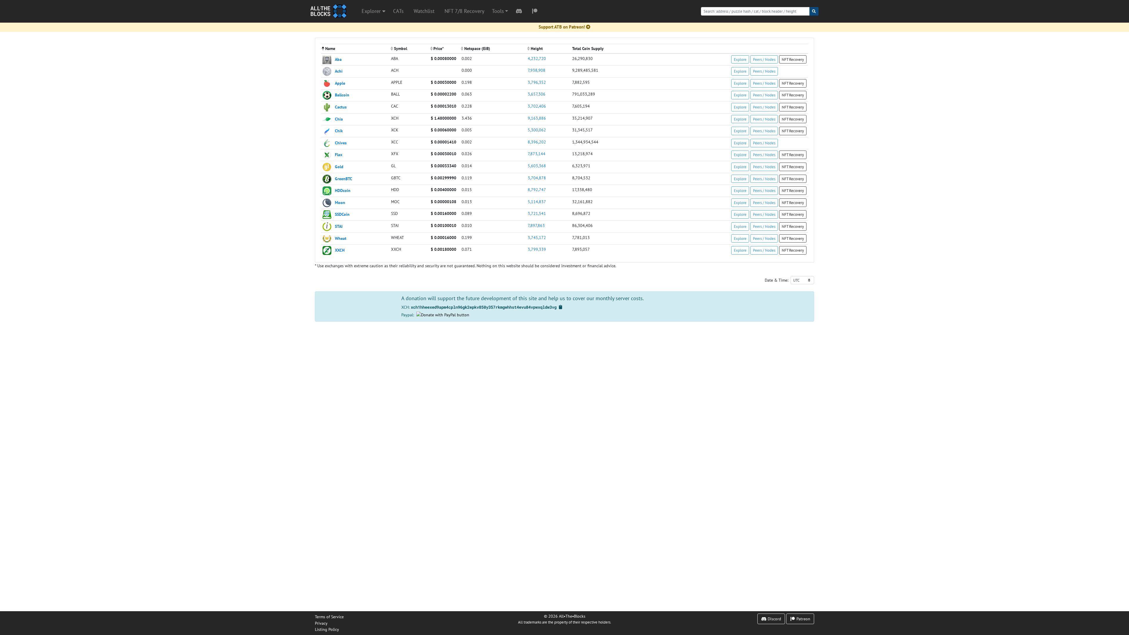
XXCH (340, 250)
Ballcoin (342, 95)
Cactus (341, 107)
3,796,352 (537, 82)
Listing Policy (327, 629)
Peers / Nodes (764, 59)
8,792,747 (537, 189)
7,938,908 (536, 70)
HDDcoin (342, 190)
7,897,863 (536, 225)
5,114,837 (537, 201)
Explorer (372, 11)
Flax (338, 154)
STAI (339, 226)
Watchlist (424, 11)
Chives (341, 142)
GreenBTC (343, 178)
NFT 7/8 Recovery (464, 11)
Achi (339, 71)
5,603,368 (537, 165)
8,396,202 (537, 142)
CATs (398, 11)
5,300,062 (537, 130)
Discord (773, 618)
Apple (340, 83)
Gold (339, 166)
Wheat (340, 238)
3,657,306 (536, 94)
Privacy (321, 623)
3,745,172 (537, 237)
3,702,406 (537, 106)
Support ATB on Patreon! (562, 27)
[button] (500, 11)
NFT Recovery (793, 59)
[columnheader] (355, 49)
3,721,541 (537, 213)
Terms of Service (329, 616)
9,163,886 (537, 118)
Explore (740, 59)
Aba (338, 59)
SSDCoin (342, 214)
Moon (340, 202)
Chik (339, 130)
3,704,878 (537, 178)
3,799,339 (537, 249)
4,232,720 (537, 58)
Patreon (802, 618)
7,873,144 (536, 153)
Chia (339, 118)
